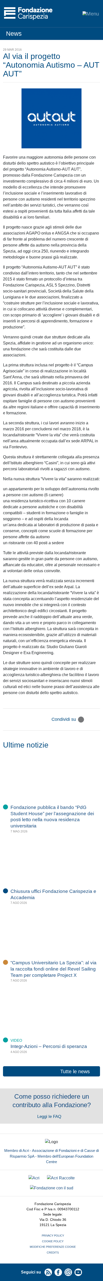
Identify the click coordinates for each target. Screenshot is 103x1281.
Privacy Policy (53, 1235)
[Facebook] (89, 720)
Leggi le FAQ (49, 1116)
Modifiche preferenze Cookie (53, 1246)
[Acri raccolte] (61, 1178)
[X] (81, 720)
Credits (53, 1252)
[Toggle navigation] (90, 13)
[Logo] (28, 13)
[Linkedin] (97, 720)
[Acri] (34, 1178)
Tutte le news (75, 1071)
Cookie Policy (53, 1241)
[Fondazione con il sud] (51, 1188)
